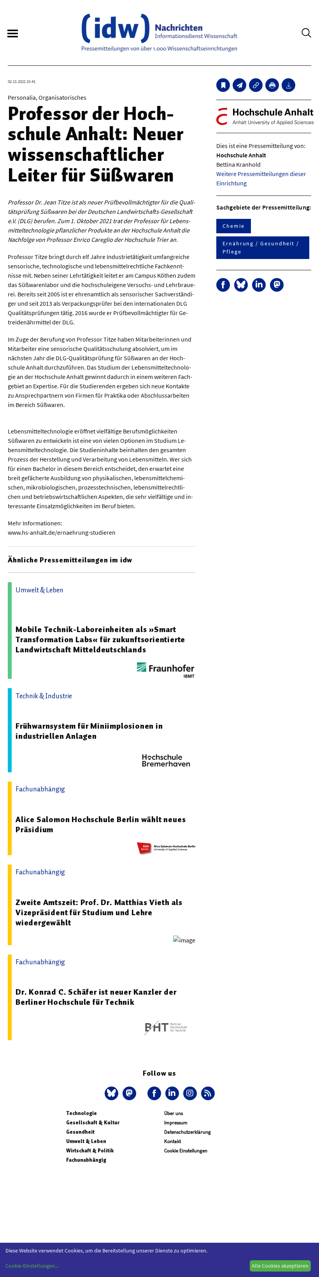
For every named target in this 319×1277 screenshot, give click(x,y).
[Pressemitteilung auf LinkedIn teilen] (259, 285)
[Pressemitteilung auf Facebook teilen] (223, 285)
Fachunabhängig (86, 1160)
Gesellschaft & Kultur (92, 1122)
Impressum (176, 1122)
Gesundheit (80, 1132)
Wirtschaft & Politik (90, 1150)
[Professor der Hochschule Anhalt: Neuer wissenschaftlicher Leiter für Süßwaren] (239, 85)
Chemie (234, 225)
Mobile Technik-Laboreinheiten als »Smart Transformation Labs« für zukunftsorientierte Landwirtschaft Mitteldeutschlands (100, 639)
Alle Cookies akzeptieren (280, 1265)
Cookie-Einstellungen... (31, 1265)
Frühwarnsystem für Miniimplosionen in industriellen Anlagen (89, 731)
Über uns (173, 1113)
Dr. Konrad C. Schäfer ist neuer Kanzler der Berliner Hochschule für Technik (96, 997)
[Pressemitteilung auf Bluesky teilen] (241, 285)
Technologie (81, 1113)
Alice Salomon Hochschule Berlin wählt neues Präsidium (101, 824)
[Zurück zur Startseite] (159, 33)
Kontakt (172, 1141)
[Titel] (223, 85)
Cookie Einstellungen (185, 1150)
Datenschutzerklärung (187, 1132)
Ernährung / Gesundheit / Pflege (261, 247)
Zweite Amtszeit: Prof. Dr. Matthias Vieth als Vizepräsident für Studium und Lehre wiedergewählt (99, 912)
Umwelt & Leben (86, 1141)
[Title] (256, 85)
